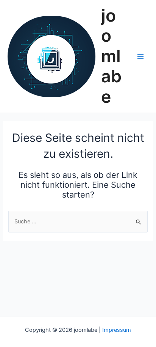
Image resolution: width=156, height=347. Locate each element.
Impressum (116, 330)
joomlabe (111, 56)
